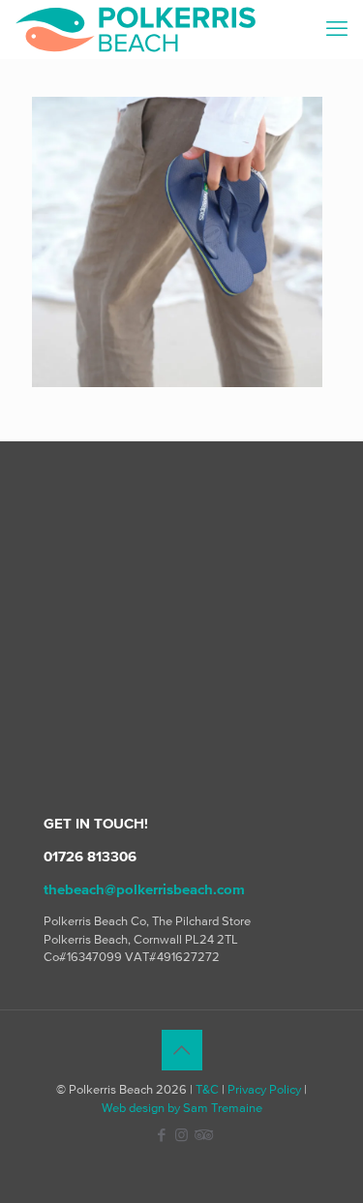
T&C (207, 1089)
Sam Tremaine (222, 1107)
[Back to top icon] (182, 1050)
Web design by (141, 1107)
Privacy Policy (264, 1089)
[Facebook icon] (161, 1135)
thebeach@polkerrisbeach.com (144, 889)
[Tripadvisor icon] (202, 1135)
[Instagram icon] (181, 1135)
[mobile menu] (336, 29)
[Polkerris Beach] (136, 29)
